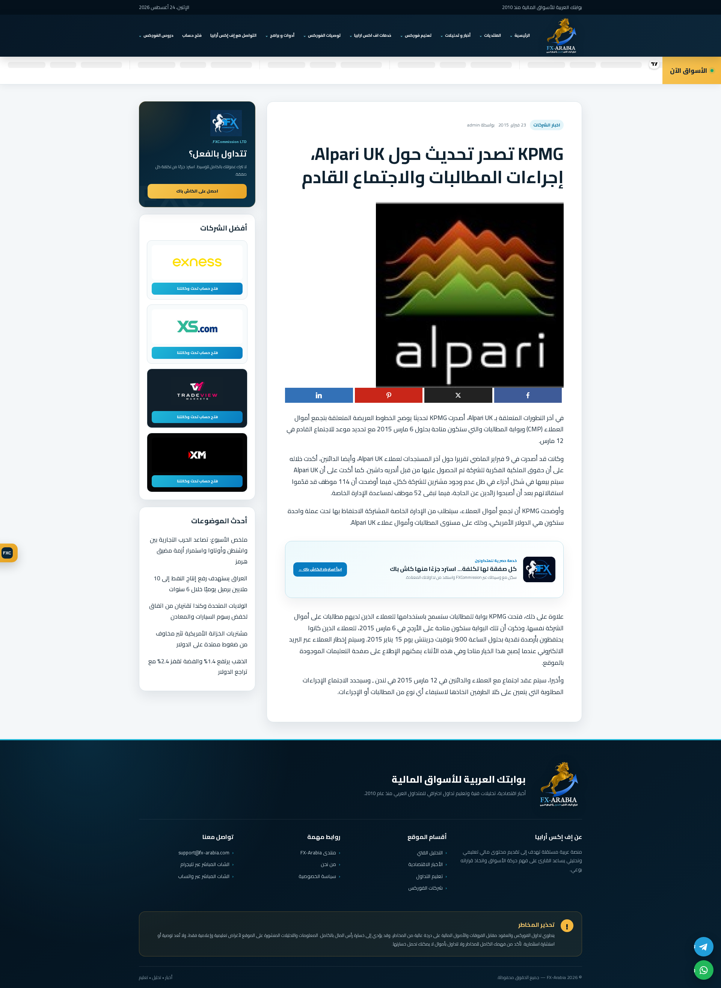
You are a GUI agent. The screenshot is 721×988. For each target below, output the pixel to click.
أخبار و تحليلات (458, 35)
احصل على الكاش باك (197, 191)
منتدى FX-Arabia (318, 852)
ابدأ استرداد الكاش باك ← (320, 569)
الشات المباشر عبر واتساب (203, 876)
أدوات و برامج (282, 35)
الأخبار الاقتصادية (425, 864)
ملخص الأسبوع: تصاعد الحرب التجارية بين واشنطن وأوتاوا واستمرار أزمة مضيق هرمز (198, 550)
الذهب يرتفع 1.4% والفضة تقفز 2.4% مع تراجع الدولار (197, 666)
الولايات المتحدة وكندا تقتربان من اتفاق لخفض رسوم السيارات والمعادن (198, 611)
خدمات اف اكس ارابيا (372, 35)
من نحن (328, 864)
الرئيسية (522, 35)
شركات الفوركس (425, 887)
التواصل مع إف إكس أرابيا (233, 35)
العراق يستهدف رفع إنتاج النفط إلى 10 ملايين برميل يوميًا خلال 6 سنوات (200, 583)
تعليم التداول (429, 876)
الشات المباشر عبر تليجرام (204, 864)
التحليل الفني (430, 852)
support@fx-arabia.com (203, 852)
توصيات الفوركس (324, 35)
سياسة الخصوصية (317, 876)
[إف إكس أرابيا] (561, 36)
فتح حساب (192, 35)
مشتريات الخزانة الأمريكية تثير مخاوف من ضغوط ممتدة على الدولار (201, 639)
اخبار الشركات (546, 124)
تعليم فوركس (418, 35)
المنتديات (492, 35)
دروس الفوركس (158, 35)
